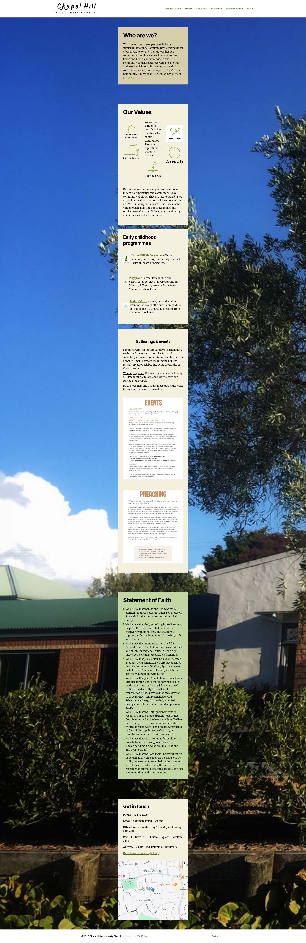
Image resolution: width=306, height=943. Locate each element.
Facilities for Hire (173, 8)
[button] (153, 890)
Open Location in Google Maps (141, 853)
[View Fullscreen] (121, 863)
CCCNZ (130, 77)
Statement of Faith (234, 8)
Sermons (188, 8)
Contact (249, 8)
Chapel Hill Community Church (105, 936)
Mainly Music (138, 301)
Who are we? (201, 8)
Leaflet (185, 919)
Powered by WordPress (135, 936)
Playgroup (135, 278)
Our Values (216, 8)
